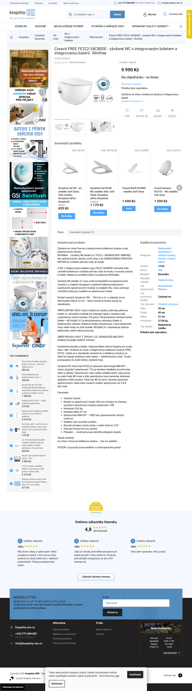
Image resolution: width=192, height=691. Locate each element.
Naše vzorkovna (71, 3)
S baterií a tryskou (168, 304)
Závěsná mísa (165, 280)
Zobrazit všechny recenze (96, 576)
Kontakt (100, 634)
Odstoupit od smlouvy (12, 687)
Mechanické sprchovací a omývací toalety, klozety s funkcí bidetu (167, 255)
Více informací (170, 653)
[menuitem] (22, 26)
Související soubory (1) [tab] (82, 232)
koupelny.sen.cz (25, 627)
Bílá (160, 270)
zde (117, 675)
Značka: (127, 62)
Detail (129, 208)
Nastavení (56, 683)
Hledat (117, 14)
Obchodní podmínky (19, 3)
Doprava (39, 3)
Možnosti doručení (131, 84)
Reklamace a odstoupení (64, 634)
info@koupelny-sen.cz (28, 643)
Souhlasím (135, 674)
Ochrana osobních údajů (64, 643)
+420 (136, 3)
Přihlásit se (112, 612)
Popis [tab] (61, 232)
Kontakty (53, 3)
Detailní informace (131, 101)
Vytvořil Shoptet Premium (28, 678)
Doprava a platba (61, 629)
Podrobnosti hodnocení (102, 62)
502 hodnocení (100, 530)
